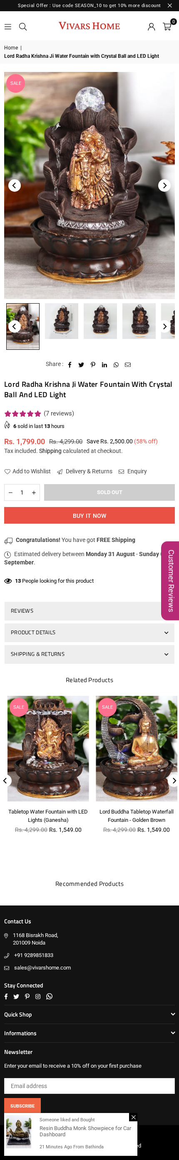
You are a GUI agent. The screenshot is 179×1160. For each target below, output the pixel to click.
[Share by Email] (128, 364)
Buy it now (90, 515)
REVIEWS (22, 610)
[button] (167, 25)
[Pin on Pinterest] (93, 364)
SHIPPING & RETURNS (38, 654)
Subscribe (22, 1106)
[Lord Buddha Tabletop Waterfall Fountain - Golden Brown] (134, 748)
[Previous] (14, 185)
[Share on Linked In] (105, 364)
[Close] (133, 1117)
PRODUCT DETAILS (33, 632)
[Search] (22, 25)
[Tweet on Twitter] (81, 364)
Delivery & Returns (88, 471)
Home (11, 48)
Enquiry (136, 471)
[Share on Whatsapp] (116, 364)
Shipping (50, 451)
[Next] (164, 185)
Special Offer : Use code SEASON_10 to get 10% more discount (89, 5)
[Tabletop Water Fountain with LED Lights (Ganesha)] (45, 748)
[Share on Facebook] (70, 364)
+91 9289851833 (33, 955)
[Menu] (7, 25)
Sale (15, 83)
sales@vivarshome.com (42, 968)
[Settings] (151, 25)
